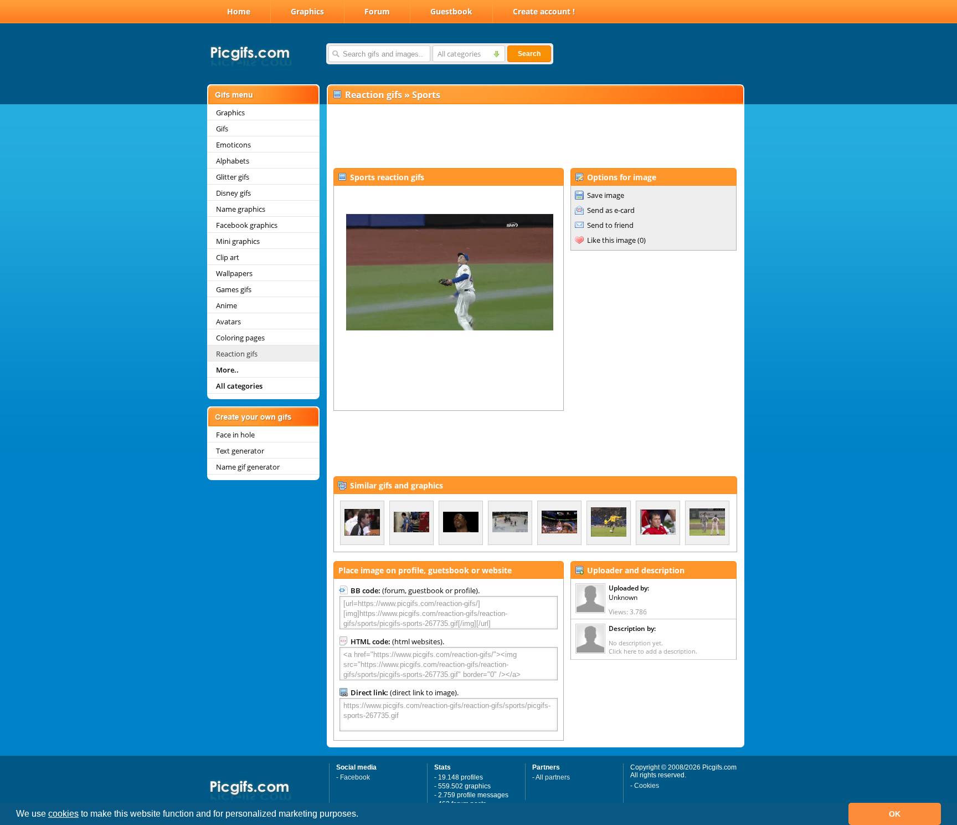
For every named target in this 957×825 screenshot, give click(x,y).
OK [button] (895, 813)
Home (238, 11)
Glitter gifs (232, 177)
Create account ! (544, 11)
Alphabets (232, 161)
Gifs (222, 129)
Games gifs (233, 289)
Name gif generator (248, 467)
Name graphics (240, 209)
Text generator (240, 451)
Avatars (228, 322)
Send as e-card (611, 210)
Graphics (307, 11)
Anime (226, 305)
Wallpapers (234, 273)
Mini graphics (238, 241)
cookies (63, 813)
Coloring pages (240, 338)
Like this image (611, 240)
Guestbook (451, 11)
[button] (362, 815)
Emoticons (233, 145)
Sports (426, 95)
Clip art (227, 257)
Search (529, 54)
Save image (605, 195)
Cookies (646, 786)
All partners (553, 777)
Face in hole (235, 435)
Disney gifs (233, 193)
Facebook (355, 777)
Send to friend (610, 225)
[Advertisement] (535, 136)
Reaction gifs (237, 354)
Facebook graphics (246, 225)
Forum (377, 11)
